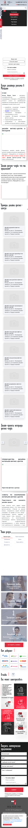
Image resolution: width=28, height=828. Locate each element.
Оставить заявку (14, 645)
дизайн (7, 111)
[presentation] (2, 442)
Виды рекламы (14, 14)
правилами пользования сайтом (12, 822)
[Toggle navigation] (4, 11)
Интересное (14, 19)
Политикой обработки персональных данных (12, 820)
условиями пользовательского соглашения (14, 78)
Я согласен (7, 824)
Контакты (14, 24)
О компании (14, 12)
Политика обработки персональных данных (14, 813)
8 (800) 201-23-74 (21, 2)
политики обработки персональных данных (17, 79)
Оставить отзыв (0, 34)
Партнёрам (14, 21)
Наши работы (14, 17)
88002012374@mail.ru (22, 4)
